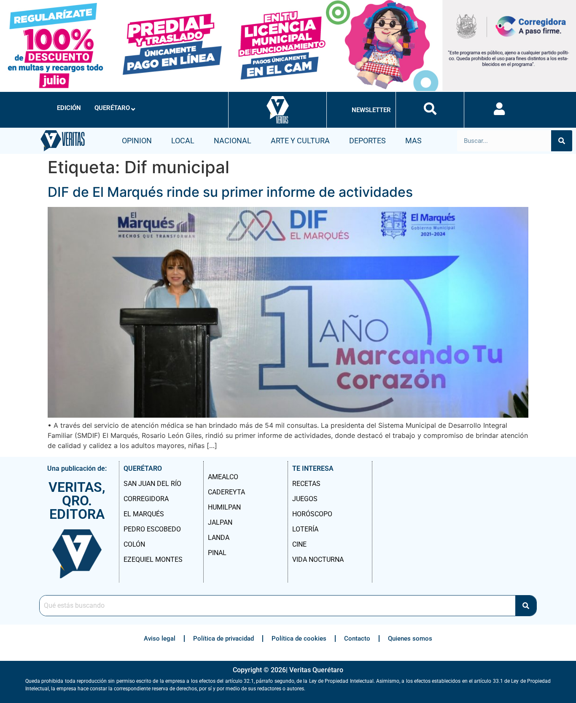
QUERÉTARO (112, 108)
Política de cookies (299, 638)
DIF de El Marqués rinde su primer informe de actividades (230, 192)
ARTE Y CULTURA (300, 140)
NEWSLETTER (371, 110)
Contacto (357, 638)
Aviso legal (159, 638)
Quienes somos (410, 638)
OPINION (137, 140)
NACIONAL (232, 140)
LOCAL (182, 140)
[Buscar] (561, 140)
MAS (413, 140)
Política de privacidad (223, 638)
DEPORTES (367, 140)
